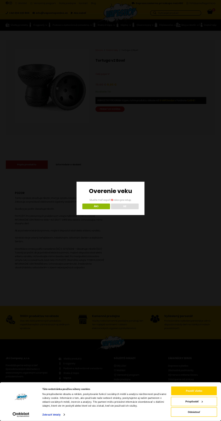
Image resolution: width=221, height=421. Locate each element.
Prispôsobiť (192, 401)
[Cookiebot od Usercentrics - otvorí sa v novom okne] (21, 414)
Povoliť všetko (194, 390)
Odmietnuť (194, 412)
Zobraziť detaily (51, 414)
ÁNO (96, 206)
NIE (124, 206)
